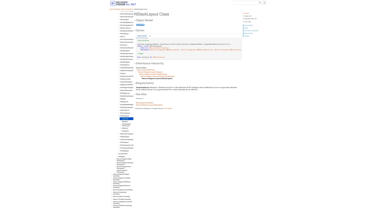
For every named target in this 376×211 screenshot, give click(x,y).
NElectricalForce (125, 28)
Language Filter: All (250, 19)
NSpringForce (124, 110)
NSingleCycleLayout (126, 107)
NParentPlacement (126, 90)
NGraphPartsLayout (126, 59)
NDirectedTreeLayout (127, 17)
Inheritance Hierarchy (251, 31)
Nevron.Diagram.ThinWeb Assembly (121, 179)
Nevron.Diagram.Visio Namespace (124, 167)
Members (246, 13)
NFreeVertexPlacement (127, 48)
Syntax (246, 28)
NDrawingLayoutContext (128, 25)
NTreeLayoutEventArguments (129, 148)
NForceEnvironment (126, 42)
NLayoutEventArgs (126, 82)
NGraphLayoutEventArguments (130, 56)
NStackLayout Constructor (126, 125)
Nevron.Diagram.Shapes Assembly (121, 175)
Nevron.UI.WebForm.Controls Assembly (122, 202)
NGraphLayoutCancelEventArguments (132, 53)
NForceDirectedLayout (127, 39)
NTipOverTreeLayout (127, 139)
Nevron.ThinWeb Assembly (122, 199)
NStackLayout (124, 116)
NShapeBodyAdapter (127, 104)
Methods (125, 128)
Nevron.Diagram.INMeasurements (165, 50)
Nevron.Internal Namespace (122, 171)
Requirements (248, 33)
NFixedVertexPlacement (128, 31)
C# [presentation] (150, 36)
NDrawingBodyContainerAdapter (131, 22)
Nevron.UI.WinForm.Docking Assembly (122, 206)
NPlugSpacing (125, 93)
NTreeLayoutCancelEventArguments (132, 145)
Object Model (248, 25)
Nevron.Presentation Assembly (120, 193)
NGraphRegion (125, 62)
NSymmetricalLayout (127, 134)
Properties (125, 131)
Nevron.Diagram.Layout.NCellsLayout (153, 74)
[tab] (142, 36)
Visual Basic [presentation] (142, 36)
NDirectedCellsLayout (159, 48)
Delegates (121, 156)
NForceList (123, 45)
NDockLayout (124, 19)
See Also (246, 36)
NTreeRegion (124, 151)
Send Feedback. (167, 108)
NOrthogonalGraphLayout (128, 87)
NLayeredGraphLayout (127, 68)
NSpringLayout (125, 113)
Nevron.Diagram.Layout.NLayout (150, 72)
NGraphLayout (125, 51)
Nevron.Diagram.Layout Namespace (121, 9)
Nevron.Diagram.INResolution (228, 50)
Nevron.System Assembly (121, 196)
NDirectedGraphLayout (127, 14)
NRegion (123, 99)
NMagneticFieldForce (127, 85)
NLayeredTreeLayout (127, 70)
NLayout (123, 73)
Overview (125, 119)
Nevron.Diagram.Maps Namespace (124, 160)
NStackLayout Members (145, 103)
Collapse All (247, 16)
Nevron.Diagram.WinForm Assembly (121, 186)
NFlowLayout (124, 34)
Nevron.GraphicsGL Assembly (122, 190)
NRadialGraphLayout (127, 96)
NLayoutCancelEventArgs (128, 76)
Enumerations (123, 154)
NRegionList (124, 102)
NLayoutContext (125, 79)
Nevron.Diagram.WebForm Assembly (122, 182)
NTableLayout (124, 137)
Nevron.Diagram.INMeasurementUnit (197, 50)
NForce (122, 36)
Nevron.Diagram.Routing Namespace (125, 163)
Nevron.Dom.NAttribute (146, 70)
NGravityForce (124, 65)
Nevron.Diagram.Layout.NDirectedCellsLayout (158, 76)
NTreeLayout (124, 142)
